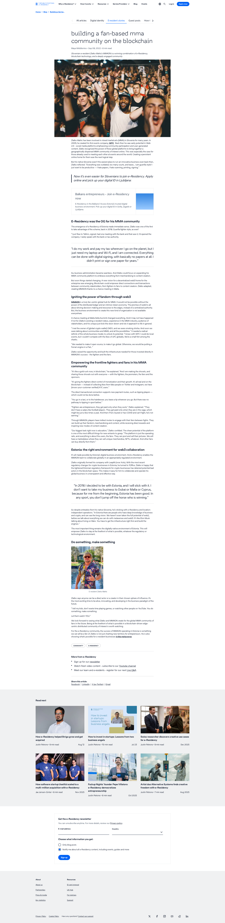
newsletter (95, 662)
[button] (67, 4)
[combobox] (112, 832)
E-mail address (64, 829)
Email (108, 684)
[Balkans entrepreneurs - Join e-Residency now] (112, 201)
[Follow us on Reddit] (179, 916)
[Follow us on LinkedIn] (187, 916)
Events (144, 4)
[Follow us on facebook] (157, 916)
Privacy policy (116, 823)
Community (78, 646)
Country (115, 829)
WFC (111, 143)
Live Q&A (131, 670)
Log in (171, 4)
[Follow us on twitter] (149, 916)
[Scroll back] (72, 20)
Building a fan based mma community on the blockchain (57, 12)
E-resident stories (116, 20)
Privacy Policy (41, 916)
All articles (81, 20)
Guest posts (134, 20)
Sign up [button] (64, 857)
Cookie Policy (54, 916)
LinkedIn (86, 684)
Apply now (183, 4)
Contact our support (85, 916)
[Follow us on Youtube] (172, 916)
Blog (135, 4)
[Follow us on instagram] (164, 916)
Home (38, 12)
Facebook (75, 684)
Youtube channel (127, 666)
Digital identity (97, 20)
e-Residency (93, 646)
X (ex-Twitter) (97, 684)
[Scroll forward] (152, 20)
